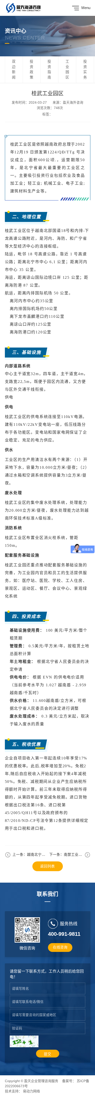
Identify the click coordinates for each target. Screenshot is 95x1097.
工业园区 (67, 70)
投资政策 (31, 70)
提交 (47, 1054)
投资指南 (49, 70)
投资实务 (85, 70)
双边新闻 (14, 70)
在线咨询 (60, 947)
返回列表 (47, 866)
